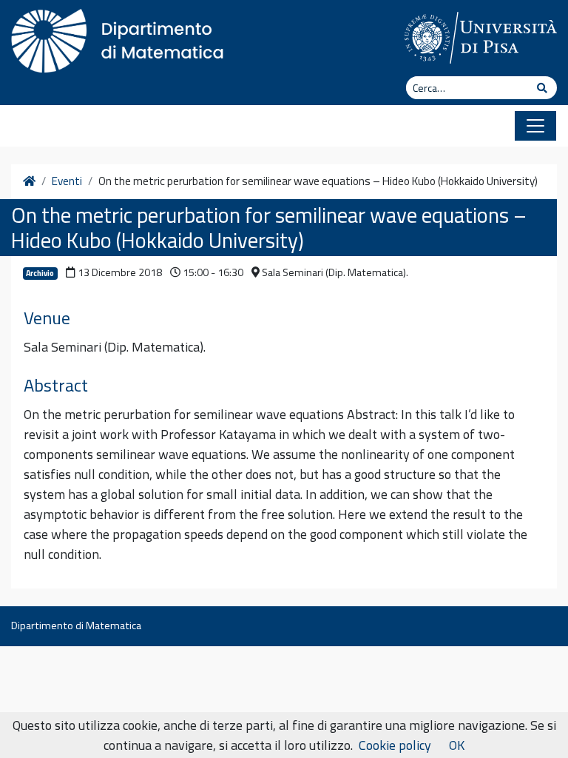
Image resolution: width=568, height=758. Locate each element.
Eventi (67, 181)
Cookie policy (395, 745)
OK (456, 745)
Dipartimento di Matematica (76, 625)
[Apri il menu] (535, 126)
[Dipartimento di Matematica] (122, 37)
